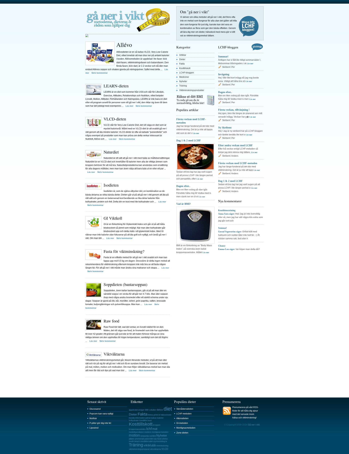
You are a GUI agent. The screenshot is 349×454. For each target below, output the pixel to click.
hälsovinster (166, 415)
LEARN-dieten (116, 85)
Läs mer (129, 106)
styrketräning (159, 441)
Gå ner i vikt (127, 19)
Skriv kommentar (99, 73)
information (140, 418)
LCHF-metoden (184, 413)
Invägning (223, 74)
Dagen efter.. (183, 186)
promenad (139, 439)
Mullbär (93, 418)
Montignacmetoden (185, 428)
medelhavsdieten (136, 432)
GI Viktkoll (113, 218)
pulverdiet (149, 439)
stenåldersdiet (146, 441)
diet (168, 409)
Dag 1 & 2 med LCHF (188, 140)
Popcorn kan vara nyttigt (101, 413)
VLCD (164, 448)
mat (154, 429)
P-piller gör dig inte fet (100, 423)
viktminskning (162, 446)
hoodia (132, 418)
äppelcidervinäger (137, 410)
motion (134, 435)
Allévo (124, 45)
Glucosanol (95, 409)
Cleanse (221, 246)
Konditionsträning (226, 210)
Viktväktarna (114, 354)
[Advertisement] (128, 382)
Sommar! (223, 56)
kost (150, 420)
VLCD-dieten (115, 119)
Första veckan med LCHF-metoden (237, 163)
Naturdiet (111, 152)
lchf (149, 429)
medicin (147, 432)
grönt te (156, 415)
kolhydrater (134, 420)
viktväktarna (155, 449)
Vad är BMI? (183, 203)
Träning (183, 85)
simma (165, 439)
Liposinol (94, 428)
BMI (147, 410)
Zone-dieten (182, 432)
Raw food (111, 321)
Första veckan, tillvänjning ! (234, 109)
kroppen (156, 425)
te (166, 441)
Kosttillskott (184, 68)
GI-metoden (182, 423)
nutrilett (152, 436)
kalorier (160, 418)
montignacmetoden (160, 432)
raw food (157, 439)
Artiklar (182, 55)
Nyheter (183, 81)
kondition (143, 420)
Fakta (182, 63)
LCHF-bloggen (186, 72)
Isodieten (111, 185)
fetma (150, 415)
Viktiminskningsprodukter (191, 90)
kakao (154, 418)
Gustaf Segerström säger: (230, 231)
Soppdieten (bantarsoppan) (125, 284)
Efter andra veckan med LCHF (235, 145)
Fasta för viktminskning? (124, 251)
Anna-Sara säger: (226, 214)
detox (160, 409)
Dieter (182, 59)
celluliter (152, 410)
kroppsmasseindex (137, 429)
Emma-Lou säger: (226, 249)
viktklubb (150, 445)
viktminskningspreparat (139, 449)
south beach (134, 441)
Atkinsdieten (182, 418)
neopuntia (144, 436)
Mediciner (184, 77)
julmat (148, 418)
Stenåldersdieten (184, 409)
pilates (132, 439)
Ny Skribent (225, 127)
